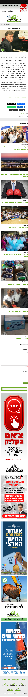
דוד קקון (22, 113)
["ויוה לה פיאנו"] (14, 41)
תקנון (9, 680)
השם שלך (25, 366)
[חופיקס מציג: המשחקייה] (14, 325)
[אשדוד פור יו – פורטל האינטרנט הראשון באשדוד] (14, 17)
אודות (23, 680)
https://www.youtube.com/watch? (17, 97)
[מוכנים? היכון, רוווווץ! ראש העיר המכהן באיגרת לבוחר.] (14, 189)
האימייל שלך (25, 371)
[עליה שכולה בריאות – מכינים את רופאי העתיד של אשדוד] (14, 241)
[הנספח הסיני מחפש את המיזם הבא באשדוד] (14, 298)
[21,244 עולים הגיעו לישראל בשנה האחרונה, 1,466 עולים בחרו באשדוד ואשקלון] (14, 134)
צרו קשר (4, 680)
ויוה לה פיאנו (21, 116)
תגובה (27, 352)
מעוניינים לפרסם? (16, 680)
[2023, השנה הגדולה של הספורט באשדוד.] (14, 215)
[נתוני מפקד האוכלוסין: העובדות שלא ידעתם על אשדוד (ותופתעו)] (14, 162)
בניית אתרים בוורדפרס (20, 693)
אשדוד (25, 116)
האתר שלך (26, 376)
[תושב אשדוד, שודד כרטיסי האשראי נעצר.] (14, 270)
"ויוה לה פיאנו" (14, 28)
